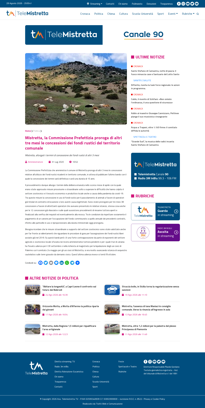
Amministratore (35, 162)
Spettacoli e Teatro (144, 137)
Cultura (123, 13)
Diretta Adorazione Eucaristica (69, 371)
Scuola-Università (142, 13)
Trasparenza (166, 4)
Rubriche (187, 13)
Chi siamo (123, 4)
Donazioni (151, 4)
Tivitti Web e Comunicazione (109, 403)
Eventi (171, 13)
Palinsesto (137, 4)
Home (28, 131)
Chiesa (111, 13)
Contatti (110, 4)
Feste (121, 361)
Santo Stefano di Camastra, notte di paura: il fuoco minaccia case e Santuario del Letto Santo (155, 72)
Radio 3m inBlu (61, 366)
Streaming (95, 4)
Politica (98, 13)
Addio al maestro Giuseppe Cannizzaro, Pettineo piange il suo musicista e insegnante (155, 115)
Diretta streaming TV (65, 361)
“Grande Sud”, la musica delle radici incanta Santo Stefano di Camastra (152, 143)
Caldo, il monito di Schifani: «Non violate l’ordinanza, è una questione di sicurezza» (152, 100)
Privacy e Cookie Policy (154, 399)
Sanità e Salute (142, 80)
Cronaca (85, 13)
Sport (160, 13)
